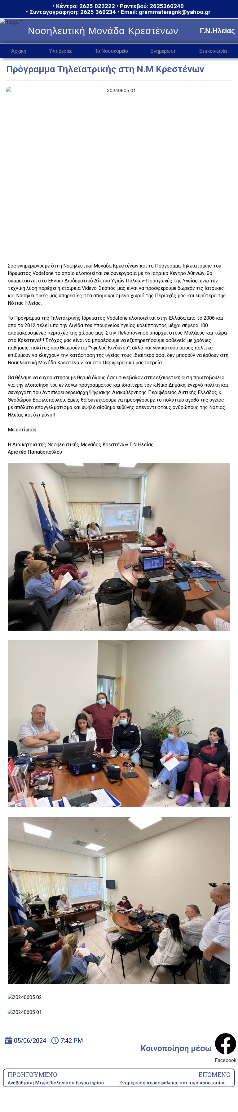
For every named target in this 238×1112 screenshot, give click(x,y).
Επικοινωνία (213, 51)
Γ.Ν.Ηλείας (217, 31)
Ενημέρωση (163, 51)
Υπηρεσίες (61, 51)
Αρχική (18, 51)
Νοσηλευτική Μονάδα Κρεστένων (103, 30)
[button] (225, 1048)
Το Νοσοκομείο (111, 51)
